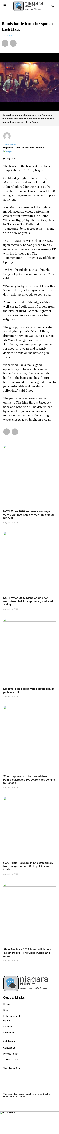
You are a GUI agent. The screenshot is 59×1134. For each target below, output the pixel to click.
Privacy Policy (10, 1053)
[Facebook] (4, 1074)
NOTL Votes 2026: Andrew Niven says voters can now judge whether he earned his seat (28, 514)
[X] (4, 1079)
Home (6, 1004)
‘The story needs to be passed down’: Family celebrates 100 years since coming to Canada (29, 779)
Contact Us (9, 1047)
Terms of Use (10, 1059)
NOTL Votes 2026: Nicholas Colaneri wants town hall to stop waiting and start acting (28, 601)
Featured (8, 1026)
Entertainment (11, 1016)
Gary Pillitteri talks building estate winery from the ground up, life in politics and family (28, 866)
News (6, 1010)
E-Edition (8, 1032)
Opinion (7, 1020)
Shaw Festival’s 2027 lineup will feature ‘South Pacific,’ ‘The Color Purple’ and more (27, 952)
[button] (5, 43)
